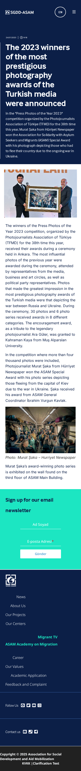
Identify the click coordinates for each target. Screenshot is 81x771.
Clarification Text (46, 763)
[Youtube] (34, 705)
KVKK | (27, 763)
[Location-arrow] (36, 732)
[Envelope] (25, 732)
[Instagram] (39, 705)
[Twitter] (28, 705)
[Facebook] (23, 705)
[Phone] (30, 732)
